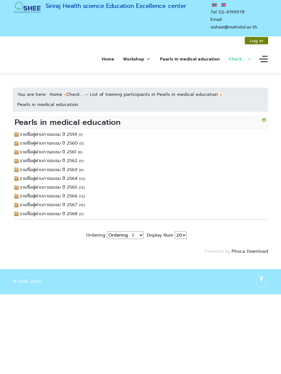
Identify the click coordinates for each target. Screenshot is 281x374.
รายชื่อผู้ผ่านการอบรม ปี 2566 (48, 196)
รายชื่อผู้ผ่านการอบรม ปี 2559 (48, 134)
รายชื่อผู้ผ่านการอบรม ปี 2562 (48, 160)
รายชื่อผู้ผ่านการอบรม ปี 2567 (48, 205)
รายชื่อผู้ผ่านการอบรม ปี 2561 (48, 152)
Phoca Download (250, 251)
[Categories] (264, 120)
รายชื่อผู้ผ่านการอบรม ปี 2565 (48, 187)
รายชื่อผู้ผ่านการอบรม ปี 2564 (49, 178)
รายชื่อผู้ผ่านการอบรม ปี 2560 (49, 143)
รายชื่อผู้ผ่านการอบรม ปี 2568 (48, 214)
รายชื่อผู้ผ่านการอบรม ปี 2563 (48, 169)
